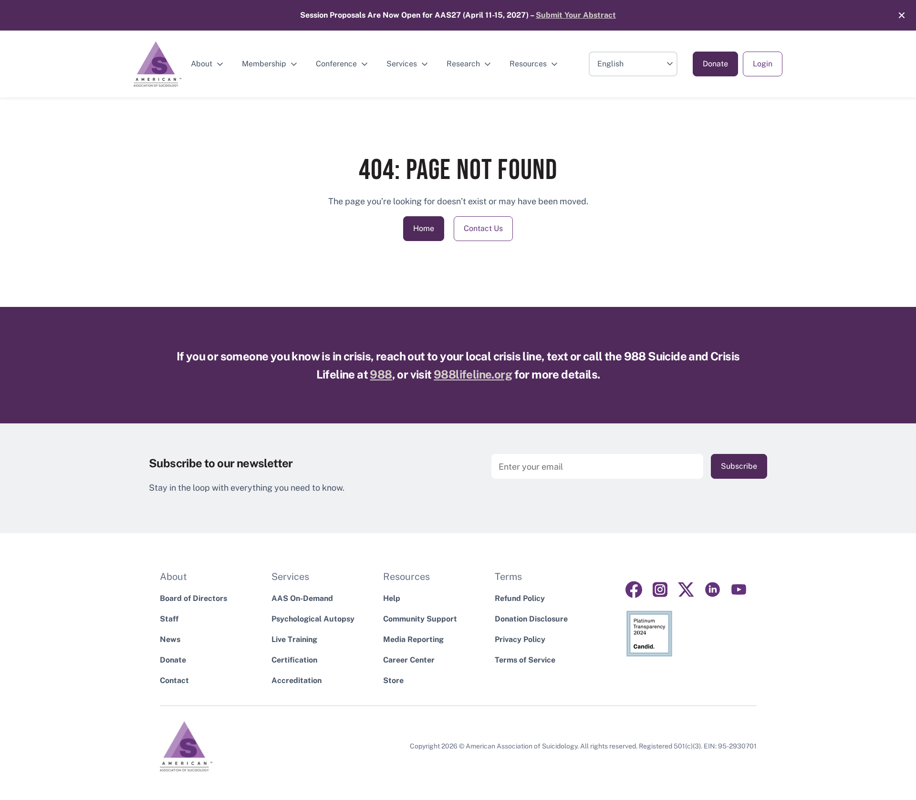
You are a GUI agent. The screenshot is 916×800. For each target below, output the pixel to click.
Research (463, 63)
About (201, 63)
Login (762, 63)
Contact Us (483, 228)
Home (423, 228)
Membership (264, 63)
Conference (336, 63)
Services (401, 63)
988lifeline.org (473, 374)
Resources (528, 63)
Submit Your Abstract (576, 15)
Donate (715, 63)
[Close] (896, 15)
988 (381, 374)
